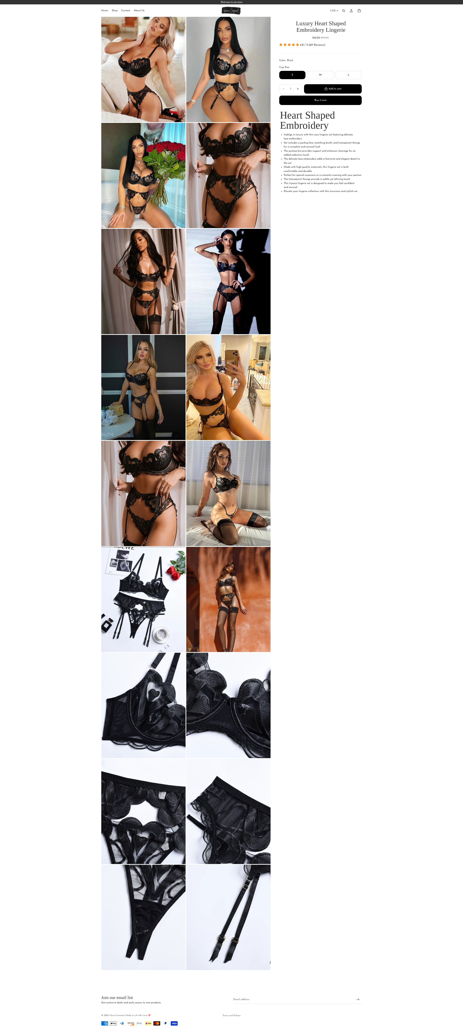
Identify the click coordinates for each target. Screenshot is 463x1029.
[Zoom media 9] (143, 493)
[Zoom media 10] (228, 493)
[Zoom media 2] (228, 69)
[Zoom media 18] (228, 917)
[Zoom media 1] (143, 69)
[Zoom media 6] (228, 281)
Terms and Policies (231, 1016)
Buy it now (320, 100)
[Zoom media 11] (143, 599)
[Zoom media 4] (228, 175)
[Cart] (359, 11)
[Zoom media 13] (143, 705)
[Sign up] (358, 999)
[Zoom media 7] (143, 387)
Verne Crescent (117, 1015)
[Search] (344, 11)
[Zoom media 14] (228, 705)
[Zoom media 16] (228, 811)
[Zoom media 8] (228, 387)
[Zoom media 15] (143, 811)
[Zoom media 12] (228, 599)
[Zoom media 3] (143, 175)
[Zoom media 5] (143, 281)
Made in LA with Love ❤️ (138, 1015)
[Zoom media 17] (143, 917)
